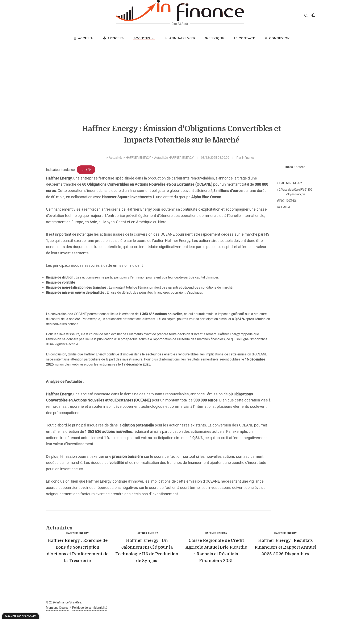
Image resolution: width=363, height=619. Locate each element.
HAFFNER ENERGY (138, 158)
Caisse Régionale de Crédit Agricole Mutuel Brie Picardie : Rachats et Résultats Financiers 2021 (216, 550)
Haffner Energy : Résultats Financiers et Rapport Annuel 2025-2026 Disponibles (285, 547)
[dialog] (20, 616)
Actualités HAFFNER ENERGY (174, 158)
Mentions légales (57, 607)
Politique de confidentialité (89, 607)
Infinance (248, 158)
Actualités (115, 158)
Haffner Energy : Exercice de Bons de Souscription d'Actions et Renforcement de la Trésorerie (77, 550)
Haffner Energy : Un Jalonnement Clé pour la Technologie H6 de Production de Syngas (146, 550)
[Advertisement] (181, 77)
